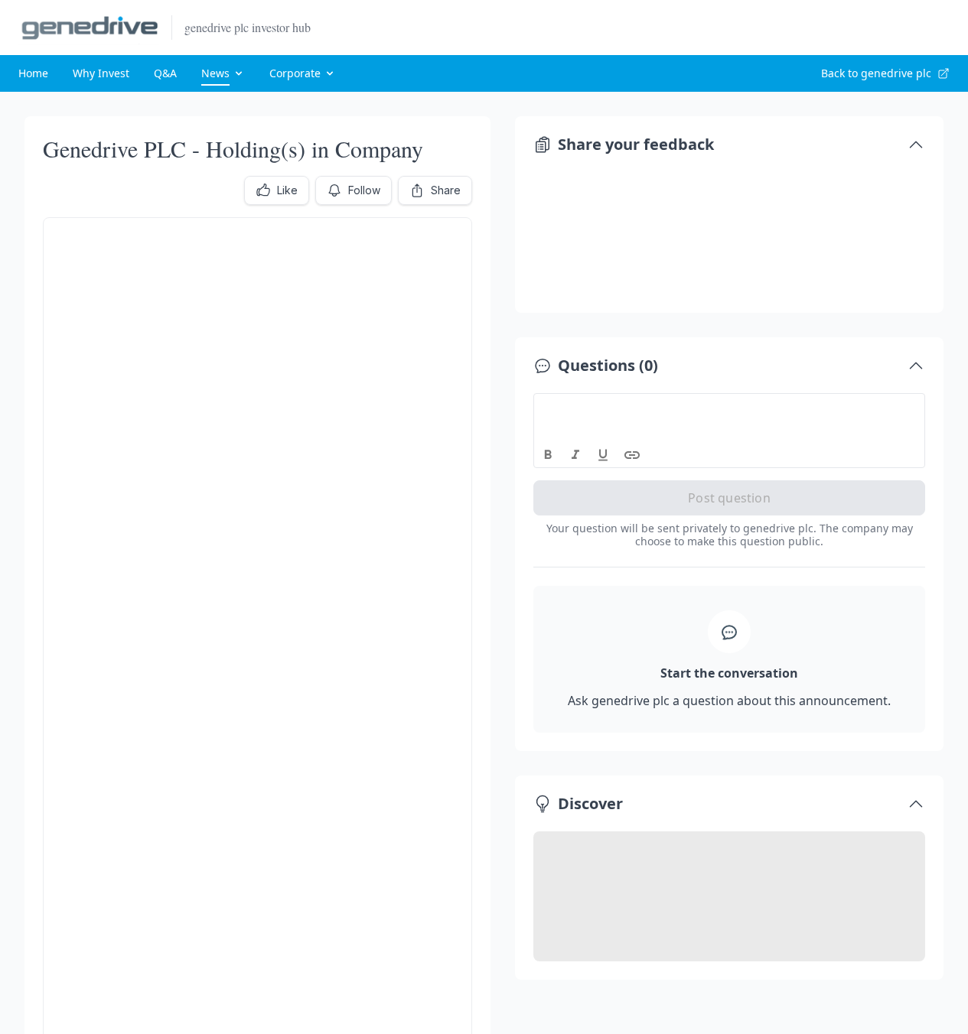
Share (446, 190)
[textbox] (729, 407)
